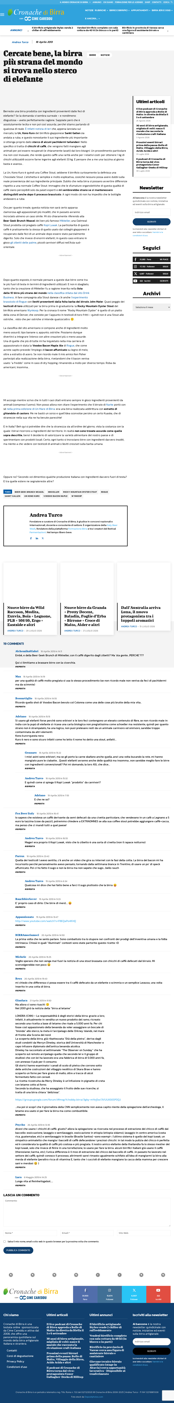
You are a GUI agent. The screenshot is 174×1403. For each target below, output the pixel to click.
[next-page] (168, 31)
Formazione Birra (77, 529)
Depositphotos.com (94, 1396)
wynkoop (77, 496)
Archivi (151, 294)
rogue (104, 492)
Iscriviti (151, 221)
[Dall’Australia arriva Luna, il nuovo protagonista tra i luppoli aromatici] (144, 582)
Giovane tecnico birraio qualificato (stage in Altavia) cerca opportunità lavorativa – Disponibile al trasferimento (107, 1367)
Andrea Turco (20, 42)
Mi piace (164, 259)
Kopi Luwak (50, 225)
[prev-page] (28, 31)
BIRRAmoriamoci (27, 934)
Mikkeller (65, 221)
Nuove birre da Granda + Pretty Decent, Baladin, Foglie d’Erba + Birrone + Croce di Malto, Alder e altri (85, 616)
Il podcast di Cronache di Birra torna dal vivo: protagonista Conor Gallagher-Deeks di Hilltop (152, 163)
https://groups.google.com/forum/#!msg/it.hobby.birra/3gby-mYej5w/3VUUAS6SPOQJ (68, 1100)
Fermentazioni (38, 532)
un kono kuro (31, 496)
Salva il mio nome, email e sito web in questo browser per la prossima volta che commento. (53, 1241)
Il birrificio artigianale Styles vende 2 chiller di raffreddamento (52, 29)
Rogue (70, 345)
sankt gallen (12, 496)
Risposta (20, 666)
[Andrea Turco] (7, 42)
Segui (165, 266)
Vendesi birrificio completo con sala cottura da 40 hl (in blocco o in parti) (97, 29)
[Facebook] (31, 537)
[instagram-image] (11, 1275)
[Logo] (36, 14)
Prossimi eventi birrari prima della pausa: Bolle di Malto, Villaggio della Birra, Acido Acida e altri (152, 146)
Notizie (105, 55)
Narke (109, 404)
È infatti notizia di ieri (38, 129)
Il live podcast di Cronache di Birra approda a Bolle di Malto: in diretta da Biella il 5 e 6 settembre (152, 113)
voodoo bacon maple (55, 496)
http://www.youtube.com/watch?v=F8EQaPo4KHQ (45, 921)
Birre (92, 55)
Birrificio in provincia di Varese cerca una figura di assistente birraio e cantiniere (143, 30)
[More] (119, 99)
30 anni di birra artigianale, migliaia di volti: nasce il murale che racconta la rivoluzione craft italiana (152, 129)
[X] (42, 537)
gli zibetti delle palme (23, 242)
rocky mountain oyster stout (80, 492)
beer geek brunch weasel (29, 492)
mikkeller (53, 492)
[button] (168, 2)
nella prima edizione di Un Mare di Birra (31, 409)
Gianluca (21, 1000)
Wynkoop (32, 310)
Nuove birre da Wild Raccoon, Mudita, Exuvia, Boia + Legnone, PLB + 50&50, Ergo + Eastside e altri (29, 616)
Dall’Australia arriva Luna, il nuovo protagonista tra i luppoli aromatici (141, 613)
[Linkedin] (37, 537)
